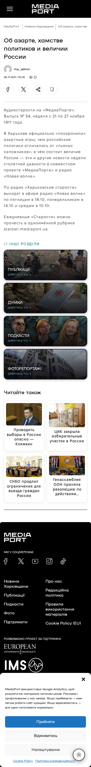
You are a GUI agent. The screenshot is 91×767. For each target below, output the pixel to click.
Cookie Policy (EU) (63, 623)
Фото (9, 613)
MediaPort (11, 26)
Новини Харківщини (39, 26)
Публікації (14, 595)
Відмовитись (45, 736)
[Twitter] (23, 89)
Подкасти (14, 604)
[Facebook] (9, 89)
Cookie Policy (23, 760)
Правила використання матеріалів (60, 609)
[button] (83, 679)
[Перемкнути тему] (79, 755)
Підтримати (16, 622)
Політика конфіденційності (55, 760)
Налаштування (46, 750)
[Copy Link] (53, 89)
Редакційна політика (57, 592)
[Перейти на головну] (45, 9)
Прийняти (45, 722)
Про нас (54, 581)
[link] (7, 561)
